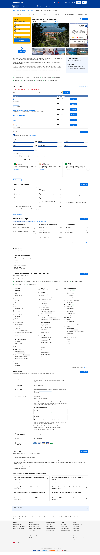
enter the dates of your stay (45, 391)
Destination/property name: (19, 21)
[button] (22, 35)
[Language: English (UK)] (58, 2)
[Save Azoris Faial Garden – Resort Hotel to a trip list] (80, 19)
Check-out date (17, 29)
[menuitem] (15, 6)
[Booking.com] (18, 2)
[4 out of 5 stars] (33, 17)
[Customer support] (62, 2)
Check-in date (16, 25)
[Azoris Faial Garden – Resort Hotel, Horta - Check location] (32, 22)
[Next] (86, 34)
